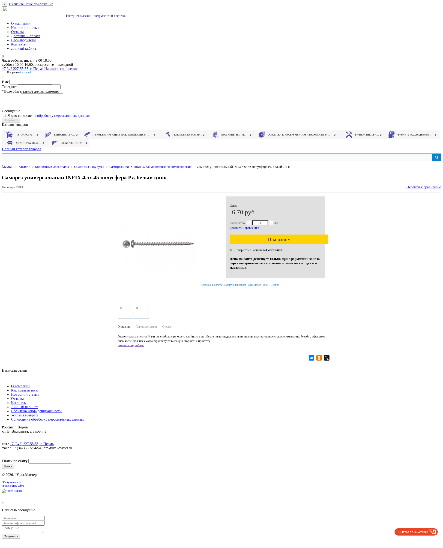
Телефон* (9, 87)
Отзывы (17, 32)
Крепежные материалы (188, 134)
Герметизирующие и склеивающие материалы (121, 134)
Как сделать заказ (258, 284)
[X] (327, 358)
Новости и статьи (25, 28)
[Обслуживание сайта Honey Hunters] (12, 490)
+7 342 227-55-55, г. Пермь (22, 69)
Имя (5, 82)
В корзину (279, 239)
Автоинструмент (26, 134)
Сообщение (11, 111)
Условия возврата (25, 415)
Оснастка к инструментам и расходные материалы (299, 134)
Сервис (275, 284)
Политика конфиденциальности (36, 411)
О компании (20, 23)
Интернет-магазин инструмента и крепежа (95, 16)
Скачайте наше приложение (31, 4)
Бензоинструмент (65, 134)
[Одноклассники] (319, 358)
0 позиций (25, 72)
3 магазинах (273, 250)
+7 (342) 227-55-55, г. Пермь (32, 444)
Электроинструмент (73, 143)
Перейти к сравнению (423, 187)
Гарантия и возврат (235, 284)
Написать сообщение (61, 69)
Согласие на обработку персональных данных (47, 419)
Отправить (11, 536)
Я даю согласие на (48, 115)
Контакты (19, 44)
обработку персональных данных (63, 115)
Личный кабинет (24, 48)
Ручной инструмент (367, 134)
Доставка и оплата (25, 36)
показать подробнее (131, 345)
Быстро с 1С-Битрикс (413, 532)
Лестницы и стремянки (235, 134)
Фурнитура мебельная (29, 143)
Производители (23, 40)
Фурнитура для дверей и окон (415, 134)
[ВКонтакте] (312, 358)
